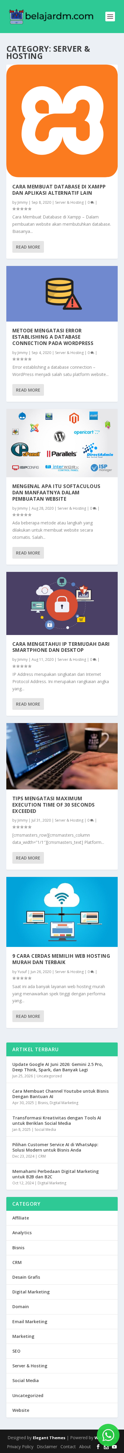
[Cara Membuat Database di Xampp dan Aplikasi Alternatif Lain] (62, 121)
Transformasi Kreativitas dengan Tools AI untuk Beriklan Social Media (56, 1120)
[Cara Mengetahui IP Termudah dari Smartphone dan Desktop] (62, 603)
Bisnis (43, 1102)
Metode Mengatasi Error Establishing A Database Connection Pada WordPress (53, 336)
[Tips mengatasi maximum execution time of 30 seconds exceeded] (62, 756)
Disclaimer (47, 1446)
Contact (68, 1446)
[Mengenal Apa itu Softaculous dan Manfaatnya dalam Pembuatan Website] (62, 443)
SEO (16, 1351)
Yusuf (22, 971)
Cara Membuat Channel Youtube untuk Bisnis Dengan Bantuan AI (60, 1093)
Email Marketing (29, 1321)
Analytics (22, 1232)
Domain (20, 1306)
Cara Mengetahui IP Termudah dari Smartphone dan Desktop (61, 647)
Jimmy (22, 202)
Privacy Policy (20, 1446)
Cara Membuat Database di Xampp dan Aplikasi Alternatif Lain (59, 189)
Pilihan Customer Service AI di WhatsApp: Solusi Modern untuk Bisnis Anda (55, 1147)
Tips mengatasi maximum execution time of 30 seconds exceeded (53, 804)
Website (20, 1410)
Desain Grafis (26, 1277)
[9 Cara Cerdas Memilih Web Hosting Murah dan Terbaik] (62, 912)
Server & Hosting (69, 202)
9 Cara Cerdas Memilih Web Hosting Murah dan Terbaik (61, 959)
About (85, 1446)
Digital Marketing (64, 1102)
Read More (28, 247)
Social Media (45, 1129)
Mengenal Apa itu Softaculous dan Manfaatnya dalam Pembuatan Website (56, 492)
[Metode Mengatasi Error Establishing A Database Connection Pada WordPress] (62, 294)
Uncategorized (49, 1076)
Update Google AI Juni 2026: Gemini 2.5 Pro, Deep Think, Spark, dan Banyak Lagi (57, 1067)
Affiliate (20, 1218)
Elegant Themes (49, 1437)
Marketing (23, 1336)
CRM (42, 1156)
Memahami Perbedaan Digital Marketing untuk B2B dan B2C (55, 1174)
